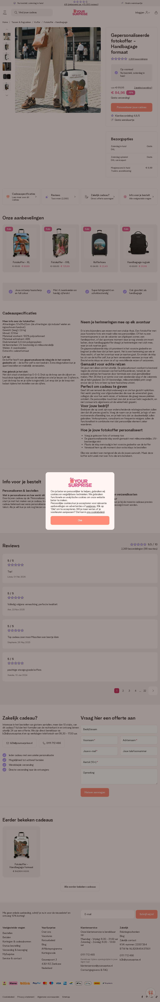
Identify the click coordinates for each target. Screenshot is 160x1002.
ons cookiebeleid (95, 512)
